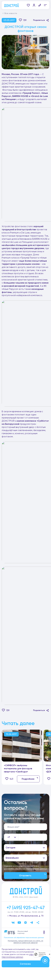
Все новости (11, 13)
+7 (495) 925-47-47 (26, 907)
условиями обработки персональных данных (25, 868)
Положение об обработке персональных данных (24, 938)
